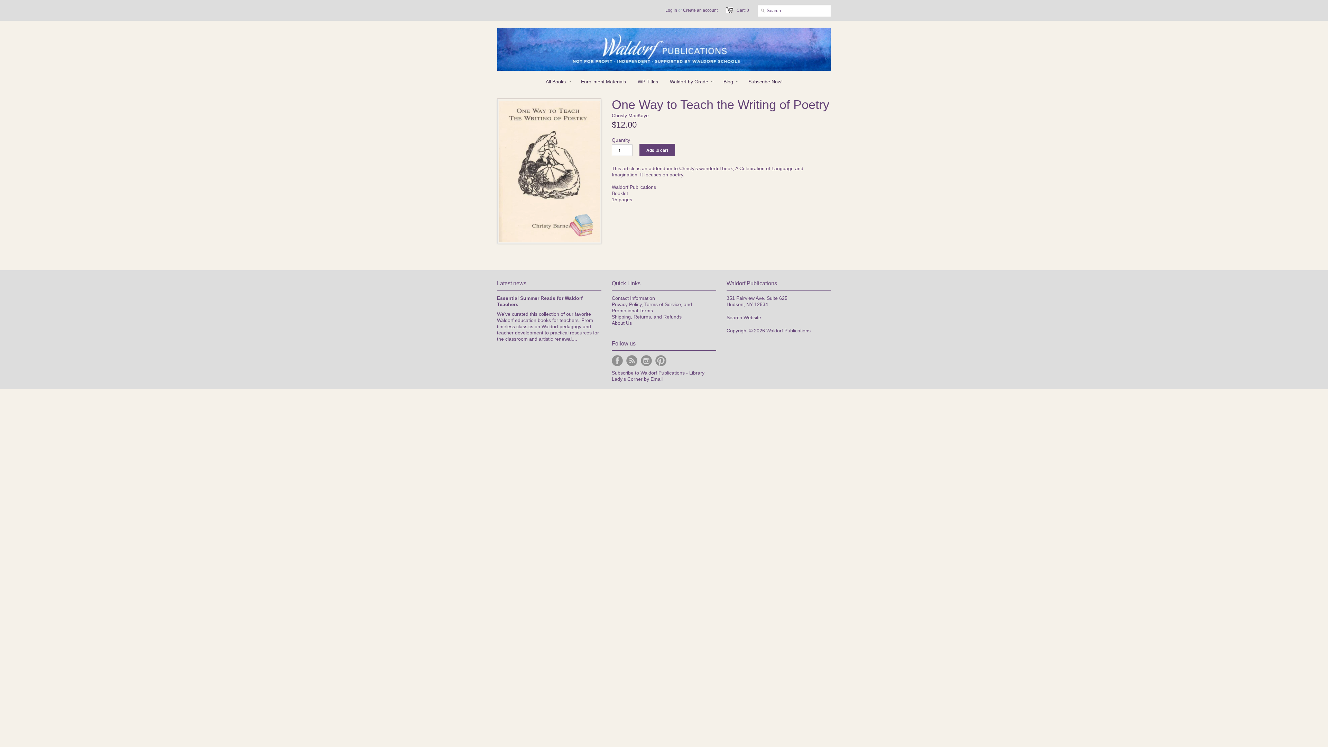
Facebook (617, 360)
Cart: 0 (743, 10)
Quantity (621, 140)
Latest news (511, 283)
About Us (622, 323)
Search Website (744, 317)
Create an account (700, 10)
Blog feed (631, 360)
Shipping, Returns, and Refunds (647, 317)
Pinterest (660, 360)
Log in (671, 10)
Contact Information (633, 298)
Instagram (646, 360)
